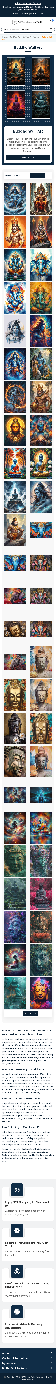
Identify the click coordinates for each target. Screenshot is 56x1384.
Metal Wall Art (14, 37)
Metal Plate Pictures (30, 1030)
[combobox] (28, 30)
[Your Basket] (51, 21)
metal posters (18, 1048)
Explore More (28, 157)
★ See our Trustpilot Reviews (28, 13)
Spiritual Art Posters (31, 37)
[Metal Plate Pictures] (27, 22)
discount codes (33, 7)
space (41, 1039)
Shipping (13, 1127)
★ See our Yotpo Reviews (28, 3)
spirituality (29, 1080)
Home (4, 37)
